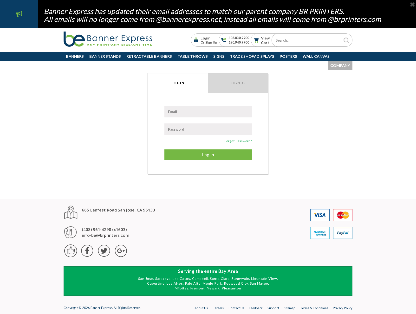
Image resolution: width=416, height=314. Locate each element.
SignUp (238, 83)
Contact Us (236, 308)
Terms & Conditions (314, 308)
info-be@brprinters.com (105, 235)
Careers (218, 308)
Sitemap (289, 308)
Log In (208, 154)
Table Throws (192, 56)
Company (340, 65)
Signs (218, 56)
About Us (201, 308)
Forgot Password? (238, 141)
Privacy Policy (342, 308)
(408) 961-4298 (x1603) (104, 229)
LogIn (178, 83)
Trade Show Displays (252, 56)
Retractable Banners (149, 56)
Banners (75, 56)
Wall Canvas (316, 56)
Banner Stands (105, 56)
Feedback (256, 308)
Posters (288, 56)
